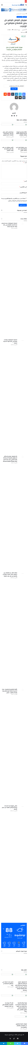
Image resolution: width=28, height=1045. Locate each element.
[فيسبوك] (23, 94)
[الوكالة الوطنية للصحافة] (18, 5)
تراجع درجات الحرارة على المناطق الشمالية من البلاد (7, 983)
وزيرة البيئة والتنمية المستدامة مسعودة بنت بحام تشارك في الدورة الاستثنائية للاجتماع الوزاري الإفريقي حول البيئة (21, 1007)
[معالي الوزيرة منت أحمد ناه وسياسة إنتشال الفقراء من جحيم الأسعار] (22, 862)
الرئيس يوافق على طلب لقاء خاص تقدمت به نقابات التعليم (7, 148)
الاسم (25, 181)
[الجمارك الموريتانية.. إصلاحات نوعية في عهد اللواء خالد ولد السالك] (22, 396)
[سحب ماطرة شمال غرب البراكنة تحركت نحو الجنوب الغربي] (21, 142)
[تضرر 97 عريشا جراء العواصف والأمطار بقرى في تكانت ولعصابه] (7, 998)
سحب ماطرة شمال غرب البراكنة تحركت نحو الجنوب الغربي (21, 148)
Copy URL (14, 88)
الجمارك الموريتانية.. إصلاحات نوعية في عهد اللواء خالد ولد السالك (10, 341)
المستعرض (18, 13)
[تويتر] (20, 94)
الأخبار (25, 16)
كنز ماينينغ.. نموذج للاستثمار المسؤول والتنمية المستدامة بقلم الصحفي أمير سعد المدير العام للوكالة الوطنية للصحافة (10, 458)
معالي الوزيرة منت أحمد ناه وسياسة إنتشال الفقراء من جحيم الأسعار (9, 807)
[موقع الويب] (16, 116)
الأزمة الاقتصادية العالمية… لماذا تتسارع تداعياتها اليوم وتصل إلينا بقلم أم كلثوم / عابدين (9, 691)
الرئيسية (24, 13)
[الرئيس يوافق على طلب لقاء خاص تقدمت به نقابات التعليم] (7, 142)
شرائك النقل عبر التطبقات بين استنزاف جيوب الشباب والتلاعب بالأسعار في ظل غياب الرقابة (10, 574)
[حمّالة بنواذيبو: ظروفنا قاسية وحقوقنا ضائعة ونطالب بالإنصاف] (21, 127)
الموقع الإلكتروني (23, 192)
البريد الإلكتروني (23, 186)
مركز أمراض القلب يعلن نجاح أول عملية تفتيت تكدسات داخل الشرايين (8, 133)
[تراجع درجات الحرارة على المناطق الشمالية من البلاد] (7, 977)
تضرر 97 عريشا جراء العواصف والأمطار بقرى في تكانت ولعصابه (7, 1004)
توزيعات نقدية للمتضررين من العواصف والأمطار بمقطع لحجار (21, 1025)
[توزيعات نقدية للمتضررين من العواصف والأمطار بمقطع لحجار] (21, 1019)
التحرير (23, 29)
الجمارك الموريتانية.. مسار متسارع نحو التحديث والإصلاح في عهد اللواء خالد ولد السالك (9, 225)
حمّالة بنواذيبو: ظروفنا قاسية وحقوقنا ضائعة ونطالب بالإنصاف (21, 133)
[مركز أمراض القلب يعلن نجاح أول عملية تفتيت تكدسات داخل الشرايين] (7, 127)
